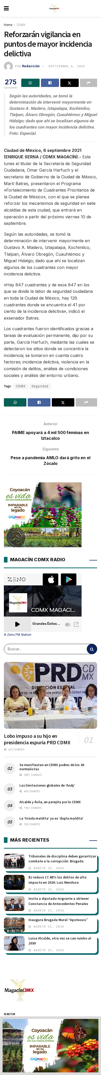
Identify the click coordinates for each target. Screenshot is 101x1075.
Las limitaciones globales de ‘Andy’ (47, 785)
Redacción (31, 66)
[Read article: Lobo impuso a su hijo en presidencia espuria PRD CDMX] (50, 695)
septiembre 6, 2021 (66, 66)
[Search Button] (92, 649)
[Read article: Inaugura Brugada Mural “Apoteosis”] (14, 924)
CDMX (21, 25)
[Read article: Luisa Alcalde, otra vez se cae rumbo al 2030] (14, 943)
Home (8, 25)
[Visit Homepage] (54, 8)
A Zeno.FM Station (17, 634)
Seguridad (40, 386)
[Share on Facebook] (50, 83)
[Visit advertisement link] (50, 1045)
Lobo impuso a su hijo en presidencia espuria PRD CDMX (37, 739)
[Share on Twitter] (69, 83)
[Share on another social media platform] (88, 83)
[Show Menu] (6, 8)
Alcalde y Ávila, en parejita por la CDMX (50, 802)
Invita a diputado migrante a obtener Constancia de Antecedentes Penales (58, 901)
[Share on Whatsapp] (30, 83)
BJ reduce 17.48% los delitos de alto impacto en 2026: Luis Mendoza (57, 880)
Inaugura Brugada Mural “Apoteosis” (58, 919)
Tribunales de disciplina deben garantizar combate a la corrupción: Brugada (62, 859)
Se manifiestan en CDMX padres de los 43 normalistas (51, 766)
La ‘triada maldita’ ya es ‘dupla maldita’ (51, 818)
